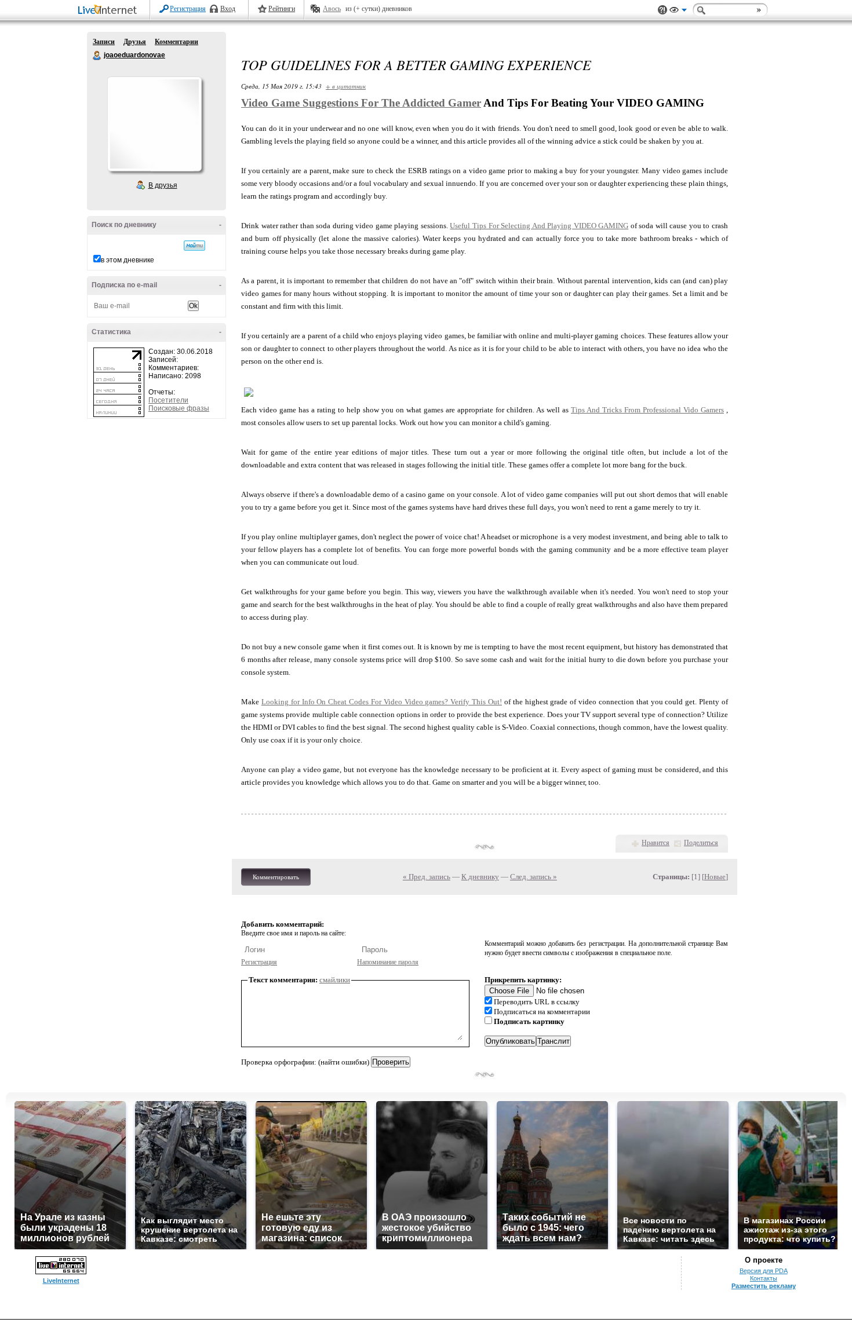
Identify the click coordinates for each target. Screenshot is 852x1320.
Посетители (168, 400)
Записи (104, 42)
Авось (332, 9)
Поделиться (701, 843)
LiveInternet (109, 11)
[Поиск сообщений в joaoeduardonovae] (194, 245)
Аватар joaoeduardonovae (154, 124)
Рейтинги (281, 9)
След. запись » (533, 876)
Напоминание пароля (387, 962)
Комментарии (176, 42)
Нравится (655, 843)
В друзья (162, 185)
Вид (678, 11)
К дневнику (480, 876)
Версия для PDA (764, 1270)
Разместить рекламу (763, 1285)
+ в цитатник (346, 86)
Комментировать (276, 876)
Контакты (763, 1278)
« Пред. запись (426, 876)
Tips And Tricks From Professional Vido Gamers (647, 409)
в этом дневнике (127, 260)
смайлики (334, 979)
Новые (715, 876)
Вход (227, 9)
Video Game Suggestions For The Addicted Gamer (361, 103)
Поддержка (662, 10)
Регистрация (188, 9)
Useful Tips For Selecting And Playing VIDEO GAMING (539, 225)
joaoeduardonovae (97, 55)
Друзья (134, 42)
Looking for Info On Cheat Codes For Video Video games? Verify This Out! (381, 701)
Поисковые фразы (178, 408)
